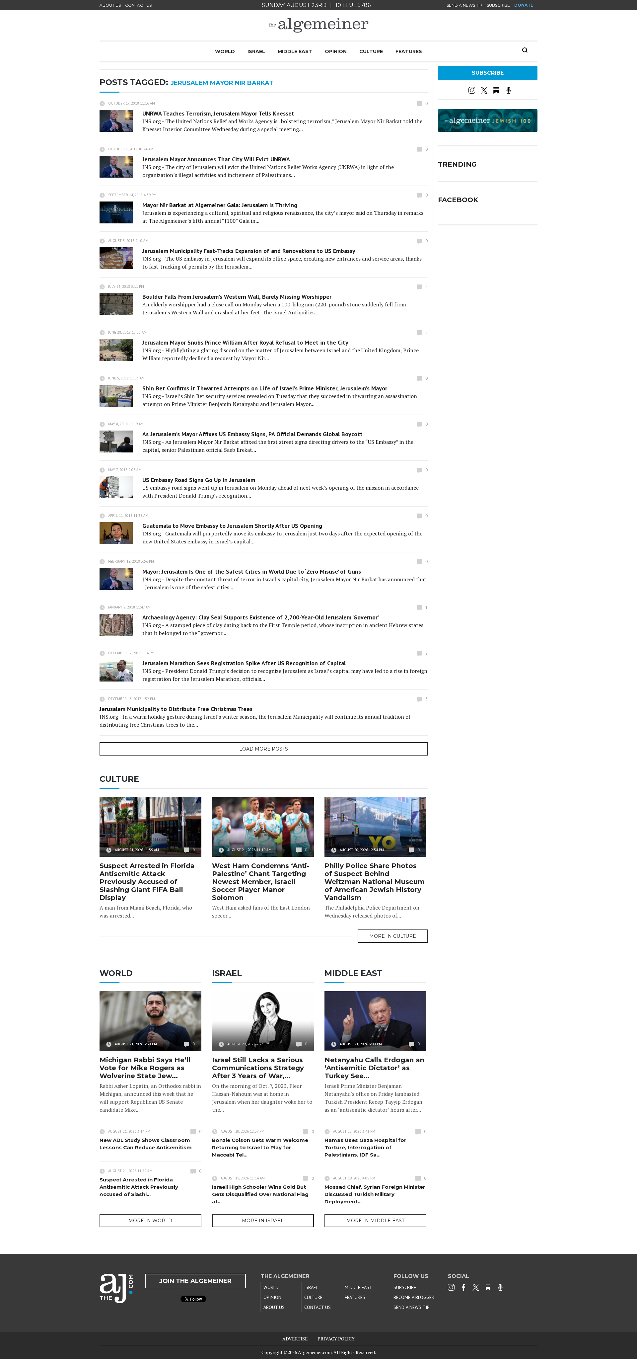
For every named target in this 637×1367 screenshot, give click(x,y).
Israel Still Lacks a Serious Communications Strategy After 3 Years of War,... (258, 1068)
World (225, 51)
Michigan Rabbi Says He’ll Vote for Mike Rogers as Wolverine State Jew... (145, 1068)
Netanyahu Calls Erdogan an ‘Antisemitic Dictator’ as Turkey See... (374, 1068)
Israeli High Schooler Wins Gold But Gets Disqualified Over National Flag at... (260, 1194)
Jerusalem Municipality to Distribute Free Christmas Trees (176, 709)
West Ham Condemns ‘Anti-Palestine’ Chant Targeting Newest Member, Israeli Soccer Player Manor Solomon (261, 882)
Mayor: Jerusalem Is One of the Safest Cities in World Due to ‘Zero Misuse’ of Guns (251, 571)
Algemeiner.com (315, 1352)
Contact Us (138, 5)
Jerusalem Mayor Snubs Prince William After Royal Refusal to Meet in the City (245, 342)
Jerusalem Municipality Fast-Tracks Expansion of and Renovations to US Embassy (248, 251)
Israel (256, 51)
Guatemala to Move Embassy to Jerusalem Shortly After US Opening (232, 525)
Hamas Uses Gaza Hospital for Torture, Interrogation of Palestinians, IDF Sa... (365, 1147)
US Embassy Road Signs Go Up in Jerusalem (198, 480)
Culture (371, 51)
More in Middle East (375, 1221)
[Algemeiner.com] (318, 25)
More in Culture (392, 936)
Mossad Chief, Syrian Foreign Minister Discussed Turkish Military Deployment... (374, 1194)
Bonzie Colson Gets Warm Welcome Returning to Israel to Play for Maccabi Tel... (260, 1147)
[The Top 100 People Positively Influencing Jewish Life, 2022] (487, 129)
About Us (110, 5)
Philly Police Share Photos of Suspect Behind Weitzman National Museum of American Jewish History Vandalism (374, 882)
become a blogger (413, 1297)
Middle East (295, 51)
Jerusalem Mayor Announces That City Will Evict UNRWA (216, 159)
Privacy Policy (336, 1338)
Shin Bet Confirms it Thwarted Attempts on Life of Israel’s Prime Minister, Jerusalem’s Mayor (264, 388)
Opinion (336, 51)
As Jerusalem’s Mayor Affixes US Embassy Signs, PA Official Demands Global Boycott (252, 434)
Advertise (295, 1338)
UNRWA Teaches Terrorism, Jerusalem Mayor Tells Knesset (218, 113)
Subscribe (498, 5)
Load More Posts (263, 749)
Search (525, 50)
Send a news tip (464, 5)
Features (408, 51)
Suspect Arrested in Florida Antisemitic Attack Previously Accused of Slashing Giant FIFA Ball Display (147, 882)
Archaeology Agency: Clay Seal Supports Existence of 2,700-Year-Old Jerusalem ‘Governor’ (260, 617)
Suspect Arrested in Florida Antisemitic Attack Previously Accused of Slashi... (139, 1186)
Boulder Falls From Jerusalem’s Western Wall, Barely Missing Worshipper (236, 296)
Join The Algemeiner (195, 1281)
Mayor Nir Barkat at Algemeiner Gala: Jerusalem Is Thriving (219, 205)
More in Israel (263, 1221)
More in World (150, 1221)
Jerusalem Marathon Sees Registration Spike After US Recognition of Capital (244, 663)
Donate (523, 5)
